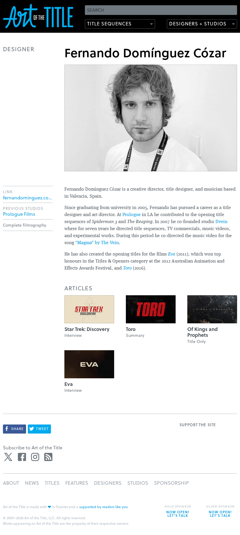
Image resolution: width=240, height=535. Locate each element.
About (11, 482)
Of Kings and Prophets (202, 332)
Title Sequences (109, 23)
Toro (127, 268)
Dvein (221, 222)
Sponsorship (171, 482)
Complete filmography (24, 225)
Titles (52, 482)
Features (76, 482)
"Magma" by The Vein (97, 243)
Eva (171, 254)
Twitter (9, 457)
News (32, 482)
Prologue (131, 215)
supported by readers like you (103, 506)
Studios (137, 482)
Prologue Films (19, 213)
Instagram (35, 457)
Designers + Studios (198, 23)
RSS (48, 457)
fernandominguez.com (28, 198)
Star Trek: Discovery (86, 329)
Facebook (22, 457)
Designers (107, 482)
